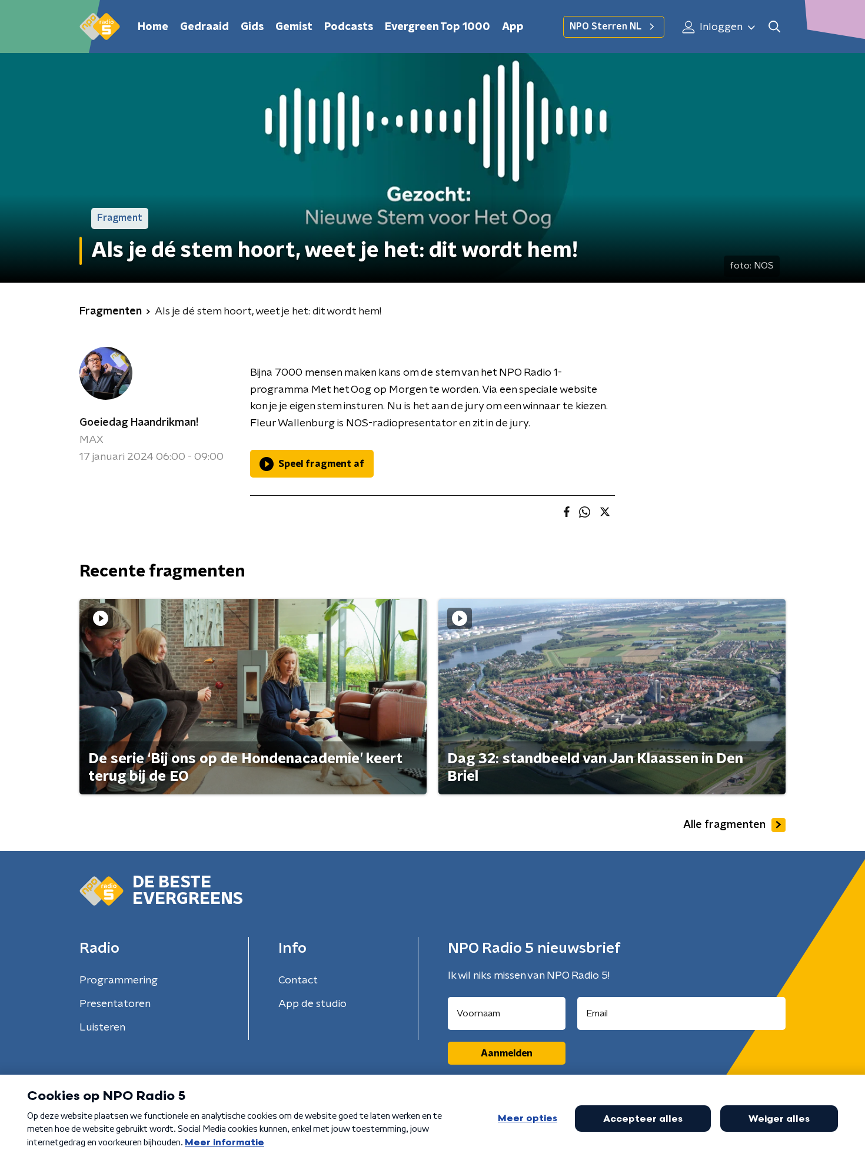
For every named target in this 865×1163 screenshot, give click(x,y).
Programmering (118, 980)
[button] (774, 27)
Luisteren (102, 1027)
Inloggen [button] (720, 27)
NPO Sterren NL (605, 26)
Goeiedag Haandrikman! (138, 423)
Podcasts (348, 27)
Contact (298, 980)
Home (153, 27)
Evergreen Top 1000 (437, 27)
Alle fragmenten (724, 825)
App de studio (312, 1004)
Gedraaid (204, 27)
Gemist (293, 27)
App (513, 27)
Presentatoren (115, 1004)
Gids (252, 27)
